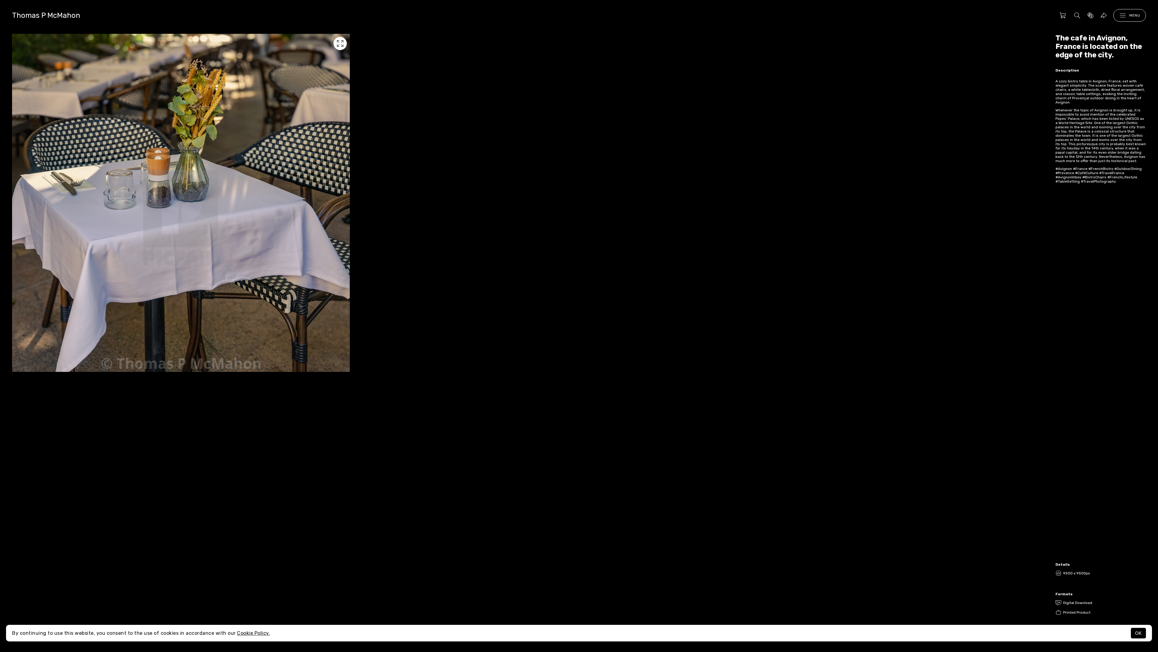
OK (1138, 633)
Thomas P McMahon (46, 15)
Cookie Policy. (253, 633)
